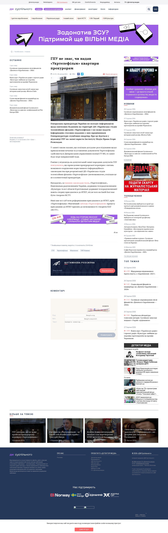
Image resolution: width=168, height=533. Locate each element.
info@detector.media (142, 463)
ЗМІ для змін (76, 2)
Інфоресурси (113, 9)
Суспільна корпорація (53, 9)
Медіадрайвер (105, 2)
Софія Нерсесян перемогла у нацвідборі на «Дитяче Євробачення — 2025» (140, 251)
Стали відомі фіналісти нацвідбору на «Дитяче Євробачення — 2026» (24, 99)
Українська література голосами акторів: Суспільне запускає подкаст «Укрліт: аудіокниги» (140, 318)
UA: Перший (94, 18)
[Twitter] (82, 74)
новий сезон (68, 18)
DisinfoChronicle (90, 2)
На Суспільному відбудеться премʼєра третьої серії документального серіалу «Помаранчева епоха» (139, 206)
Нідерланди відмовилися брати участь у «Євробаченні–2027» (139, 272)
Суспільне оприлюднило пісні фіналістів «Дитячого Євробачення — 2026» (25, 69)
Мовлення (74, 250)
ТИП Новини (85, 250)
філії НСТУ (82, 18)
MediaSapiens (47, 2)
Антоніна (117, 2)
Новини (39, 9)
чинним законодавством (77, 182)
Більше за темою (21, 414)
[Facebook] (78, 74)
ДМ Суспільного (62, 2)
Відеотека (94, 466)
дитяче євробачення (20, 18)
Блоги (103, 9)
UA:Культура (108, 18)
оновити (105, 306)
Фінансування (80, 9)
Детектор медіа (34, 2)
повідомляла (57, 165)
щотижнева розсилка (79, 262)
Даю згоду (84, 529)
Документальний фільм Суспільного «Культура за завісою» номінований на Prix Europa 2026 (26, 110)
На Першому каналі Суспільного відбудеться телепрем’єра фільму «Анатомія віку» (137, 217)
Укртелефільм (62, 250)
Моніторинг (92, 9)
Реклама (60, 457)
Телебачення (18, 51)
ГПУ (53, 250)
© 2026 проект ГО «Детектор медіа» (143, 461)
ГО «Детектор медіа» (132, 2)
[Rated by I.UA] (79, 508)
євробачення (37, 18)
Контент (68, 9)
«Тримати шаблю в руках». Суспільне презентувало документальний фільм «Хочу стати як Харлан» (141, 240)
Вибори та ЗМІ (95, 468)
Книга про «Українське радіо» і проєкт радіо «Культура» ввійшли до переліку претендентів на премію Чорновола (27, 79)
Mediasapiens (95, 459)
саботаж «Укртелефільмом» (93, 203)
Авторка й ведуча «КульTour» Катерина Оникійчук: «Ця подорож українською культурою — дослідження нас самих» (139, 229)
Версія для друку (111, 74)
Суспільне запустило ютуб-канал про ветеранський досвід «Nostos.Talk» (24, 90)
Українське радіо (53, 18)
